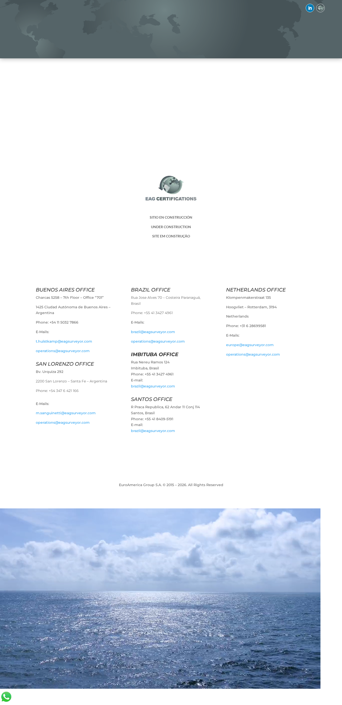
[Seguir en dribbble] (320, 8)
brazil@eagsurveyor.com (153, 332)
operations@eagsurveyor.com (63, 351)
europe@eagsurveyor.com (250, 345)
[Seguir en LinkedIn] (310, 8)
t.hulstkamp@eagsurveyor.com (64, 341)
